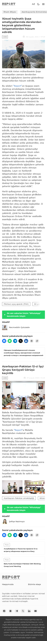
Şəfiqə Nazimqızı (17, 521)
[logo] (8, 4)
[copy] (37, 341)
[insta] (10, 611)
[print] (32, 341)
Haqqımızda (7, 584)
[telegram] (15, 341)
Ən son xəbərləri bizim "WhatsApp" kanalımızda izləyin (24, 314)
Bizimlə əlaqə (34, 584)
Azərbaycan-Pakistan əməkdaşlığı (19, 498)
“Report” (17, 86)
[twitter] (21, 341)
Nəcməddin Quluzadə (19, 327)
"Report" (18, 430)
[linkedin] (26, 341)
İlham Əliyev (10, 12)
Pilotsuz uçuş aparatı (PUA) (16, 304)
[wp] (10, 341)
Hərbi (5, 37)
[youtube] (35, 611)
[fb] (4, 341)
